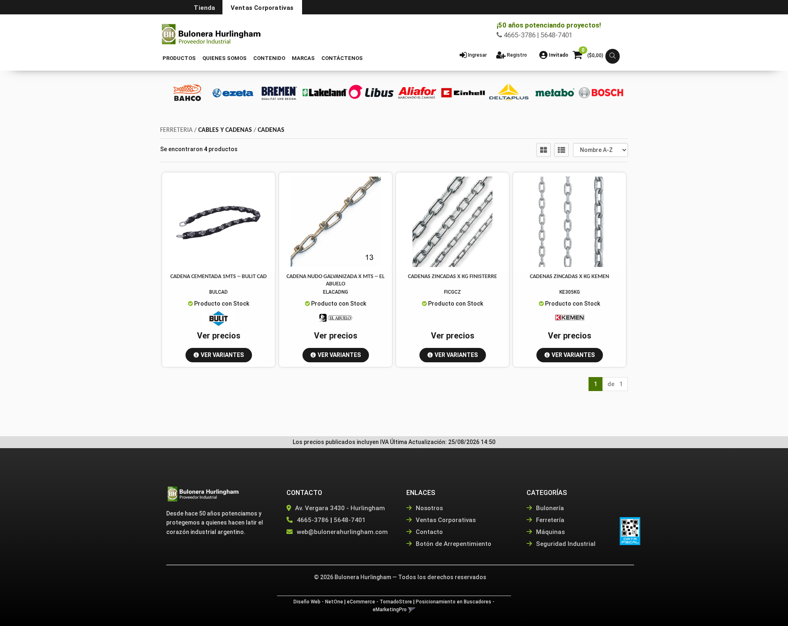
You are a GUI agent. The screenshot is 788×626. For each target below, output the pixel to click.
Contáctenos (342, 58)
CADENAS (271, 130)
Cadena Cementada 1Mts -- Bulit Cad (218, 277)
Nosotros (428, 508)
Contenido (269, 58)
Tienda (204, 8)
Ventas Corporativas (262, 8)
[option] (187, 92)
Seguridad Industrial (565, 544)
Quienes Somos (224, 58)
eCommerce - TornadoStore (379, 602)
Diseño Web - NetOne (318, 602)
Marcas (303, 58)
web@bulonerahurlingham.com (342, 532)
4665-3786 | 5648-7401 (537, 35)
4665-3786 (313, 520)
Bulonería (549, 508)
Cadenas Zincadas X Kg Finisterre (452, 277)
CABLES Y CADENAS (225, 130)
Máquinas (549, 532)
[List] (561, 150)
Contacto (428, 532)
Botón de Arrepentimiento (452, 544)
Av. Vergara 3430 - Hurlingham (339, 508)
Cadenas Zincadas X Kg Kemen (569, 277)
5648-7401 (350, 520)
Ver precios (219, 336)
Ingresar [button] (477, 55)
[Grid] (543, 150)
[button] (612, 56)
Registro (516, 55)
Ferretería (549, 520)
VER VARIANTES (222, 355)
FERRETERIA (176, 130)
